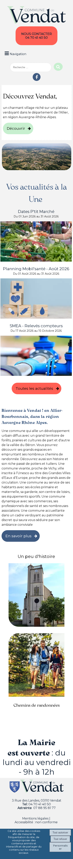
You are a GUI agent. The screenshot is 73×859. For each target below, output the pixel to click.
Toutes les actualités (34, 388)
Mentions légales (35, 818)
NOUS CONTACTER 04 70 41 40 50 (36, 35)
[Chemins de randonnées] (36, 665)
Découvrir (16, 128)
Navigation (18, 54)
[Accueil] (36, 15)
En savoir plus (18, 536)
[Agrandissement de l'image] (36, 169)
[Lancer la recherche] (58, 67)
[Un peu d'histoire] (36, 595)
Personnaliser (60, 847)
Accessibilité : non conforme (36, 822)
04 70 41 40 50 (39, 804)
